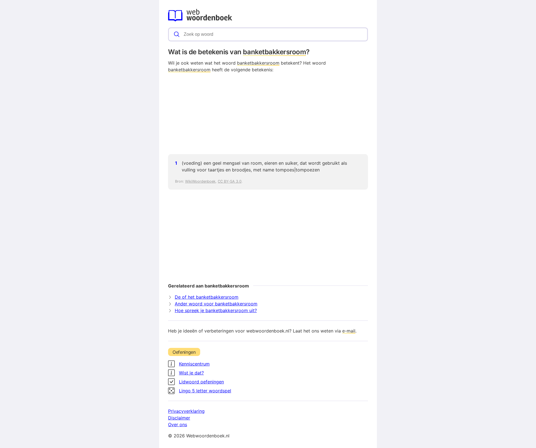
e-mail (348, 331)
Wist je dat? (191, 373)
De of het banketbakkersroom (206, 297)
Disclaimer (179, 418)
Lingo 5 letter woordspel (205, 390)
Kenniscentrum (194, 364)
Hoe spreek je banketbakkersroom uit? (216, 310)
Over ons (177, 424)
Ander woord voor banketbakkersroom (216, 303)
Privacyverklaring (186, 411)
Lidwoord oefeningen (201, 382)
